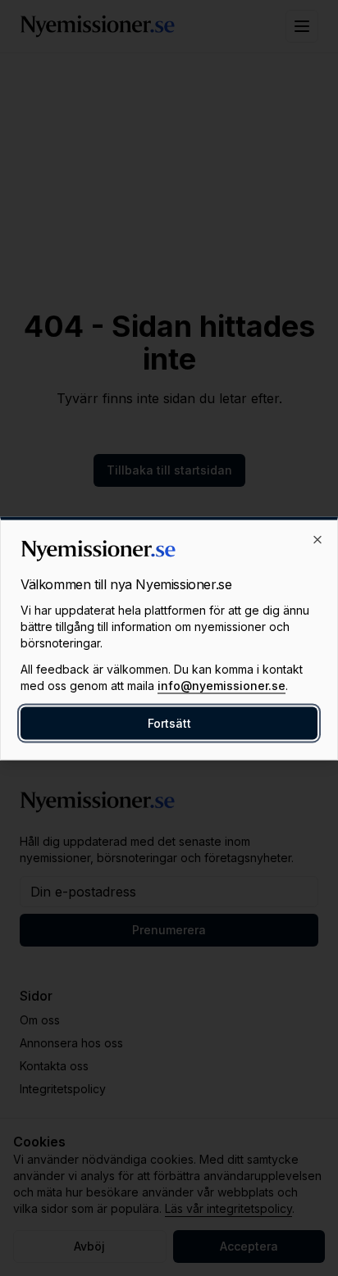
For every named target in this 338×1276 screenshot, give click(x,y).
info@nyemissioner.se (221, 685)
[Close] (317, 539)
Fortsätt (169, 722)
